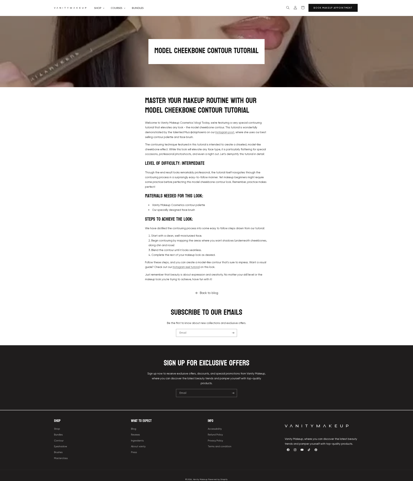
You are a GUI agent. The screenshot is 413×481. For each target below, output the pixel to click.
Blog (133, 428)
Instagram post (224, 132)
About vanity (138, 446)
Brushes (58, 452)
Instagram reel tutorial (186, 267)
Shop (57, 428)
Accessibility (215, 428)
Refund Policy (215, 434)
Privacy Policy (215, 440)
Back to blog (209, 293)
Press (134, 452)
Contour (59, 440)
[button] (288, 7)
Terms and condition (219, 446)
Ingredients (137, 440)
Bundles (58, 434)
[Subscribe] (233, 333)
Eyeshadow (60, 446)
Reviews (135, 434)
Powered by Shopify (218, 479)
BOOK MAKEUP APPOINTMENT (333, 8)
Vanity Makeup (200, 479)
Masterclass (61, 458)
